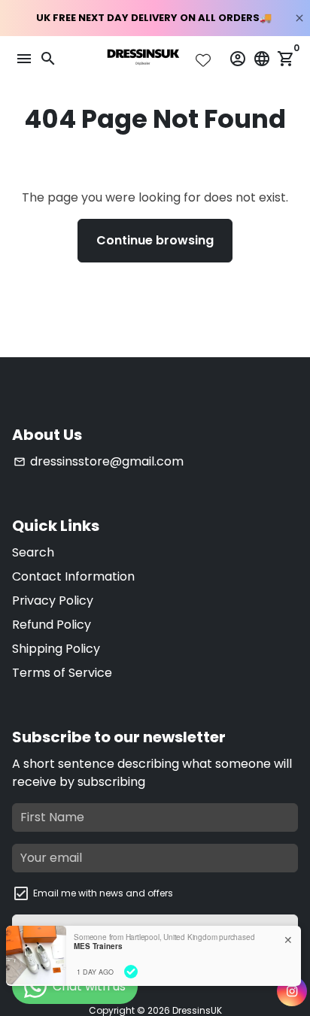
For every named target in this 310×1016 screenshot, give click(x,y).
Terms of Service (62, 672)
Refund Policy (51, 624)
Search (33, 552)
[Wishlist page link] (203, 60)
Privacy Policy (52, 600)
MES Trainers (98, 946)
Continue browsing (155, 240)
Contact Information (73, 576)
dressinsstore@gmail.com (99, 461)
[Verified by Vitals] (131, 971)
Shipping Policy (56, 648)
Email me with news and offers (103, 893)
